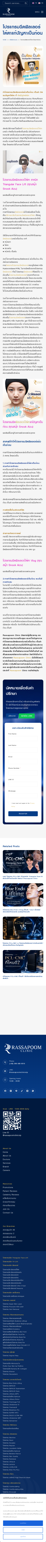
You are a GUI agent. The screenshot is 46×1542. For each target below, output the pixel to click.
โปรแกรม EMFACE (9, 1385)
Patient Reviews (10, 1191)
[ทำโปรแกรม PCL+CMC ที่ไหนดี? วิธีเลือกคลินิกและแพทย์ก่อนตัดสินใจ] (23, 961)
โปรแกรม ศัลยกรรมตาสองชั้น (12, 1318)
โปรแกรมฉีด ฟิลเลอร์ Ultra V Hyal (14, 1285)
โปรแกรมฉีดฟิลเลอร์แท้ (18, 275)
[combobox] (13, 3)
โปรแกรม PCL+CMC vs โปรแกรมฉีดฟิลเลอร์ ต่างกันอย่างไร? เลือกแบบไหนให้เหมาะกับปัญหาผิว (23, 944)
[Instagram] (10, 1090)
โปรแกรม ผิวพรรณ (10, 1434)
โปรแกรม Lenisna (9, 1464)
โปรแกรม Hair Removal (11, 1309)
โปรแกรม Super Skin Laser (12, 1304)
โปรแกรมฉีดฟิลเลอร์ (17, 317)
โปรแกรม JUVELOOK (10, 1467)
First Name (12, 733)
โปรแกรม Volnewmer (10, 1420)
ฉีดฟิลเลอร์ (19, 212)
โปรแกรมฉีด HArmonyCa (11, 1363)
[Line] (16, 1090)
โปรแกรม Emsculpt (9, 1492)
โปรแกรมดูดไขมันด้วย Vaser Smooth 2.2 (16, 1345)
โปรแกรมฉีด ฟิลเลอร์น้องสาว (12, 1283)
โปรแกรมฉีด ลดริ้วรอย (11, 1292)
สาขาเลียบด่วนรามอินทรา (12, 1240)
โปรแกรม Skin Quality (10, 1456)
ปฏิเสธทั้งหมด (23, 1537)
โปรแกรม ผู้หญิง (9, 1352)
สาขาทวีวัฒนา (8, 1244)
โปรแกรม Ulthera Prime (11, 1399)
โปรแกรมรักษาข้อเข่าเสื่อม (11, 1428)
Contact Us (8, 1212)
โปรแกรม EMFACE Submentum (14, 1388)
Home (5, 1152)
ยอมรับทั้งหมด (23, 1523)
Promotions (8, 1187)
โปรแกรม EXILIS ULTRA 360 (13, 1415)
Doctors (6, 1159)
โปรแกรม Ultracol (9, 1461)
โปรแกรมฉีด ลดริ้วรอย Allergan (13, 1296)
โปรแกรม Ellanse (9, 1371)
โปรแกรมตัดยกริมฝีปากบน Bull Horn (15, 1331)
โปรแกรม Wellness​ (10, 1425)
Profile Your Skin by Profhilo (13, 1366)
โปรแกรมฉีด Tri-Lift (10, 1261)
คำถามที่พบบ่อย (9, 1205)
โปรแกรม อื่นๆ (8, 1474)
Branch (6, 1166)
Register (23, 813)
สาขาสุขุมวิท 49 (9, 1230)
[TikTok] (21, 1090)
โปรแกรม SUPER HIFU (11, 1412)
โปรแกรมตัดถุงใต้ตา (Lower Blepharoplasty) (17, 1323)
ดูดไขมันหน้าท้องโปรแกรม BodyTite (14, 1337)
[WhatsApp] (32, 1090)
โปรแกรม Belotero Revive (12, 1453)
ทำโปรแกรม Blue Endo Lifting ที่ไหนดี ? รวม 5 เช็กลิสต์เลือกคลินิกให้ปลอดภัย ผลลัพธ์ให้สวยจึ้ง (21, 911)
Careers (6, 1170)
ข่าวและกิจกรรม (9, 1202)
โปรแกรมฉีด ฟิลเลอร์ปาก (11, 1275)
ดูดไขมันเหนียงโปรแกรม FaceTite (14, 1334)
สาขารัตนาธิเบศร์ (9, 1237)
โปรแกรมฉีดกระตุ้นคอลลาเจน (13, 1359)
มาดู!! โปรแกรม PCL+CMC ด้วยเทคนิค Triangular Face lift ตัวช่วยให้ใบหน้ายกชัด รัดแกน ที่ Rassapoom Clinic (23, 877)
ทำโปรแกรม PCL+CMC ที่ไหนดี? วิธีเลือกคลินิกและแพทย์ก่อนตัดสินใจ (22, 977)
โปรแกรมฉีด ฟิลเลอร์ (10, 1265)
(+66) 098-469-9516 (17, 1063)
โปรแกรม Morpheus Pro (11, 1410)
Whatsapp (12, 791)
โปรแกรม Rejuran (9, 1445)
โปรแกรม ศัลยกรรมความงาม (13, 1314)
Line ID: (6, 1132)
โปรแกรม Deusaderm (10, 1374)
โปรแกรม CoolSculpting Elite (13, 1489)
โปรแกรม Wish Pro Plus (11, 1469)
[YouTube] (27, 1090)
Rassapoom (15, 670)
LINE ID (11, 779)
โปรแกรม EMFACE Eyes (11, 1391)
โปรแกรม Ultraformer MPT (12, 1418)
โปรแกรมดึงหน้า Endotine (11, 1329)
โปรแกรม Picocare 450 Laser (13, 1306)
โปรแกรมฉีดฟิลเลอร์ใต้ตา (32, 128)
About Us (7, 1155)
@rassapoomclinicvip (18, 1072)
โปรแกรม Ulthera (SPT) (11, 1394)
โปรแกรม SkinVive (9, 1437)
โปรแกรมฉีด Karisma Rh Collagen (15, 1368)
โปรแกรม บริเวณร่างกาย (11, 1483)
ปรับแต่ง (23, 1530)
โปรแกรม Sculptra (9, 1443)
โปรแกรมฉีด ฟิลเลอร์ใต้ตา (11, 1269)
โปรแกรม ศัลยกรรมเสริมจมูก (12, 1326)
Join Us (6, 1209)
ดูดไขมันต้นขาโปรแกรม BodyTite (13, 1339)
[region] (23, 1518)
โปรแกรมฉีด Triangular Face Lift (15, 1257)
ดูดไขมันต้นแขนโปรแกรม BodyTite (14, 1342)
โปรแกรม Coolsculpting (11, 1486)
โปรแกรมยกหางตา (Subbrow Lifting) (15, 1321)
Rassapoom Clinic (22, 657)
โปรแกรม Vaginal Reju (11, 1355)
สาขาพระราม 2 (8, 1233)
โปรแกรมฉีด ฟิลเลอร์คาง (11, 1277)
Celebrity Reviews (11, 1194)
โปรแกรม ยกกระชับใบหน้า (12, 1379)
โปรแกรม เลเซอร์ (9, 1300)
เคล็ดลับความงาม (9, 1198)
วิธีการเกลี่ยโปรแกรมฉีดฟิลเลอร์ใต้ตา (20, 215)
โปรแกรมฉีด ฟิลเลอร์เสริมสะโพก (13, 1280)
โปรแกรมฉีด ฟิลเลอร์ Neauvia (13, 1288)
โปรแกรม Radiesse (9, 1459)
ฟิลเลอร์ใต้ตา (23, 422)
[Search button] (25, 3)
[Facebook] (5, 1090)
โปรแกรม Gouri (8, 1440)
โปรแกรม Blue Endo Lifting (12, 1383)
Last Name (12, 745)
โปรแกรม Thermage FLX (11, 1402)
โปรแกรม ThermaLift (10, 1407)
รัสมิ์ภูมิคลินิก (23, 95)
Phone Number (13, 768)
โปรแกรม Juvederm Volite (12, 1448)
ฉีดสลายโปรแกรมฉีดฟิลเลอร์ (17, 265)
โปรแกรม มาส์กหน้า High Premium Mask (16, 1477)
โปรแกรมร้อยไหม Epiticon (11, 1396)
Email (10, 756)
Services (7, 1163)
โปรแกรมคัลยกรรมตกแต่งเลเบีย (13, 1347)
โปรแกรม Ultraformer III (11, 1404)
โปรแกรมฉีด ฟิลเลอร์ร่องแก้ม (12, 1272)
